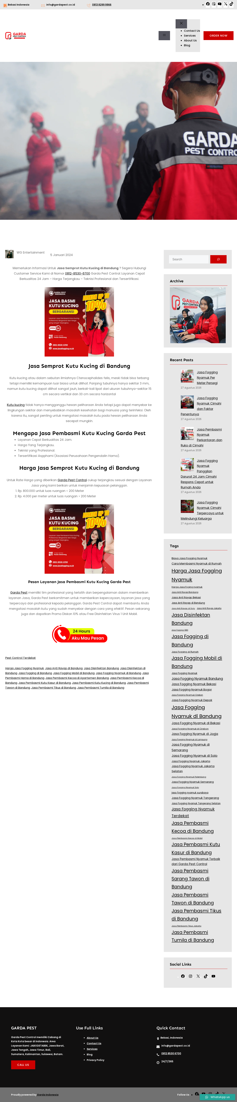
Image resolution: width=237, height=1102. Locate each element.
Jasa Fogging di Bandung (35, 673)
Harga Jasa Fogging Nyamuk (24, 668)
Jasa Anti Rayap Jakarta (209, 608)
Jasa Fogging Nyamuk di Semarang (191, 747)
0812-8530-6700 (77, 273)
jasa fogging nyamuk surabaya (190, 792)
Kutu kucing (16, 405)
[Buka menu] (164, 35)
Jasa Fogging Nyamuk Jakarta (191, 761)
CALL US (23, 1065)
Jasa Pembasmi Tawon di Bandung (193, 899)
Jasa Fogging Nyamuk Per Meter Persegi (207, 377)
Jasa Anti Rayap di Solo (183, 608)
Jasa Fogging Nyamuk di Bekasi (196, 723)
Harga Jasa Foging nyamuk (187, 587)
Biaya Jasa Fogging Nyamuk (189, 558)
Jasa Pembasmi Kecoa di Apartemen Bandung (77, 678)
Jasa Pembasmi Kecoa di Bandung (193, 827)
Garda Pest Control (72, 480)
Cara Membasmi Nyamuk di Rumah (197, 564)
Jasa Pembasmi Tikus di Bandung (53, 688)
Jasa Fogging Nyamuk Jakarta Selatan (193, 768)
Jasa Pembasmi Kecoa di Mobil (187, 838)
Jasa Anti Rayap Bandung (185, 592)
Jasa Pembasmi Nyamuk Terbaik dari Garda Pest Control (196, 861)
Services (92, 1049)
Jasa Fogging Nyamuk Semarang (193, 782)
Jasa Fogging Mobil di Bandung (74, 673)
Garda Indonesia (47, 1094)
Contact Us (94, 1043)
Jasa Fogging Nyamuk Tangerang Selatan (196, 803)
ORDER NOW (218, 36)
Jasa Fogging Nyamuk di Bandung (118, 673)
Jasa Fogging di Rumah (185, 651)
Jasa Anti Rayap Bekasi (186, 597)
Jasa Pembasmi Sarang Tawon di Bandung (190, 878)
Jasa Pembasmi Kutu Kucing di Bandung (99, 683)
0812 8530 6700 (171, 1053)
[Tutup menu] (181, 24)
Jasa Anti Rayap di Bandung (64, 668)
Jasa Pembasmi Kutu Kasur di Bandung (44, 683)
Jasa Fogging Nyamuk (184, 673)
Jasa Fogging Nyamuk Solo (185, 787)
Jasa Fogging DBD (180, 630)
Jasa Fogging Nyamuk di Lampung (189, 739)
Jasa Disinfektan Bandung (101, 668)
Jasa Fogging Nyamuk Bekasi (194, 684)
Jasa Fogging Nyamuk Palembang (189, 776)
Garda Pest (18, 593)
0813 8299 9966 (101, 4)
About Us (92, 1038)
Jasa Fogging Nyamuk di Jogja (195, 734)
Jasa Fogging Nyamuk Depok (192, 700)
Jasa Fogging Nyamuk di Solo (194, 755)
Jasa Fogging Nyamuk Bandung (197, 678)
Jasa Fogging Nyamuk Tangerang (195, 798)
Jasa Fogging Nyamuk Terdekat (193, 812)
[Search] (218, 259)
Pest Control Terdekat (20, 658)
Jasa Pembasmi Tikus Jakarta (186, 926)
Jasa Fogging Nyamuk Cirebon (187, 695)
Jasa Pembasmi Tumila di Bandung (100, 688)
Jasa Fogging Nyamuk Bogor (192, 690)
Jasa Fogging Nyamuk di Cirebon (190, 728)
